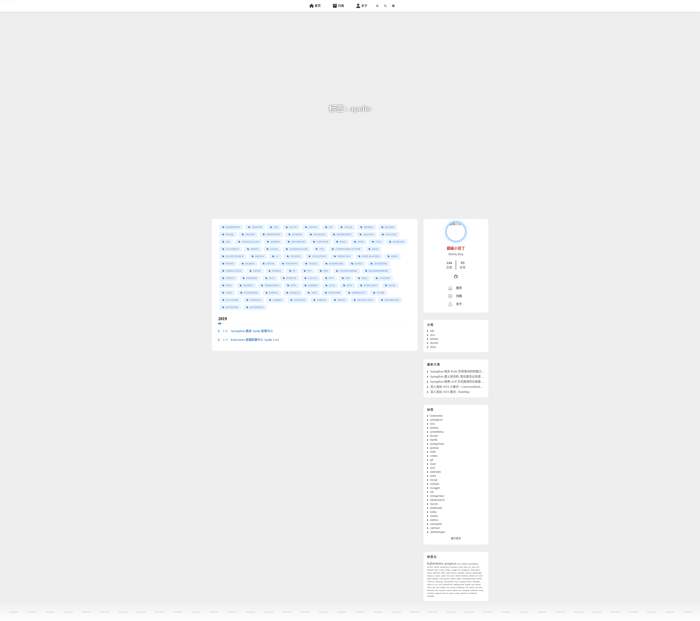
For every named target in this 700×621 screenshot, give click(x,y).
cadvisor (322, 242)
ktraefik (251, 278)
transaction (365, 300)
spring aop (343, 256)
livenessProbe (348, 271)
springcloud (234, 271)
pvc (309, 271)
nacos (293, 227)
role (229, 285)
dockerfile (257, 307)
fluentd (295, 256)
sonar (270, 264)
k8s (432, 330)
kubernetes (233, 227)
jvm (321, 249)
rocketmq (232, 307)
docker (389, 227)
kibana (259, 256)
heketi (254, 249)
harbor (312, 285)
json (314, 293)
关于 (364, 5)
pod (325, 271)
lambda (277, 300)
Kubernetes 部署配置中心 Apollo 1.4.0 (255, 339)
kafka (359, 264)
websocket (358, 293)
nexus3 (313, 264)
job (276, 227)
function (299, 300)
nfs (228, 242)
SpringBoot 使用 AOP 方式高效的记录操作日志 (459, 381)
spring (342, 300)
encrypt (248, 285)
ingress (250, 264)
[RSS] (377, 6)
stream (321, 300)
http (349, 285)
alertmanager (298, 249)
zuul (272, 278)
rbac (365, 278)
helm (375, 249)
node (361, 242)
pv (294, 271)
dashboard (336, 264)
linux (433, 346)
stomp (380, 293)
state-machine (371, 256)
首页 (318, 5)
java (432, 334)
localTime (232, 300)
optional (255, 300)
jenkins (275, 242)
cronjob (257, 227)
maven (230, 264)
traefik (250, 234)
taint (229, 293)
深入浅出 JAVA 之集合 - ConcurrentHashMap (457, 386)
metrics (368, 227)
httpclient (370, 285)
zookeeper (380, 264)
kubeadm (398, 242)
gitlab (348, 227)
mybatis (297, 234)
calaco (312, 278)
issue (343, 242)
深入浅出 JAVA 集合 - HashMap (450, 391)
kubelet (295, 293)
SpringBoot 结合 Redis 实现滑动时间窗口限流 (458, 371)
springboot (273, 234)
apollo (230, 278)
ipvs (331, 278)
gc (277, 256)
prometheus (344, 234)
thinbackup (272, 285)
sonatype (291, 264)
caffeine (384, 278)
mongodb (334, 293)
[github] (456, 277)
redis (394, 256)
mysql (230, 234)
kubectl (291, 278)
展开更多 (456, 538)
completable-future (347, 249)
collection (319, 256)
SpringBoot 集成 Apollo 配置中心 (252, 331)
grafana (368, 234)
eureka (276, 271)
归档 (341, 5)
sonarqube (298, 242)
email (392, 285)
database (319, 234)
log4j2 (274, 249)
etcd (378, 242)
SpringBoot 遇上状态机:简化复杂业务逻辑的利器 (461, 376)
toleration (251, 293)
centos (313, 227)
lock (332, 285)
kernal (273, 293)
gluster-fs (232, 249)
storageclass (250, 242)
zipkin (256, 271)
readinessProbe (378, 271)
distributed (392, 300)
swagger (391, 234)
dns (347, 278)
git (330, 227)
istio (293, 285)
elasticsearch (235, 256)
